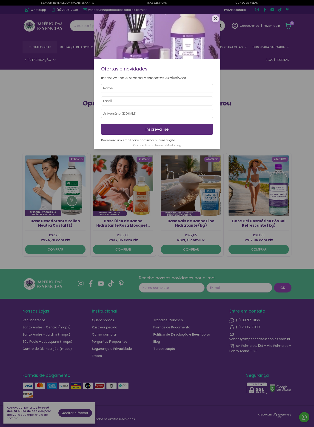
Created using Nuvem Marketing (157, 145)
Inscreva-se (157, 129)
